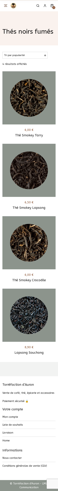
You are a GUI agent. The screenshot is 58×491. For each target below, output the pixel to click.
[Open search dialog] (37, 5)
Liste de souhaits (12, 424)
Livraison (7, 432)
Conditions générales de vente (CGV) (24, 465)
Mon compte (10, 416)
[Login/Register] (44, 5)
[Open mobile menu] (5, 5)
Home (6, 440)
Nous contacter (12, 457)
